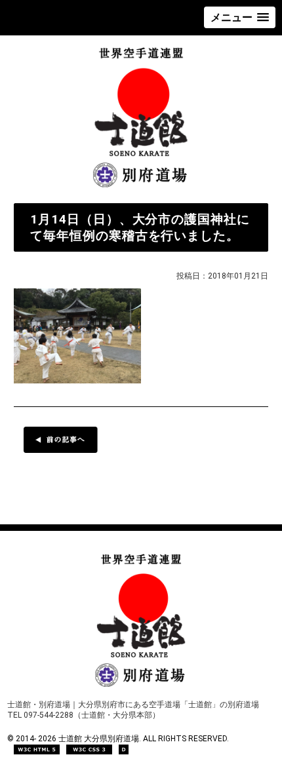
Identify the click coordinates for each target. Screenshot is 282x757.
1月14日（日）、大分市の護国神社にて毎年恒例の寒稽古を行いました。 (140, 227)
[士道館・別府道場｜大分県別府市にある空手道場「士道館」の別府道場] (141, 187)
